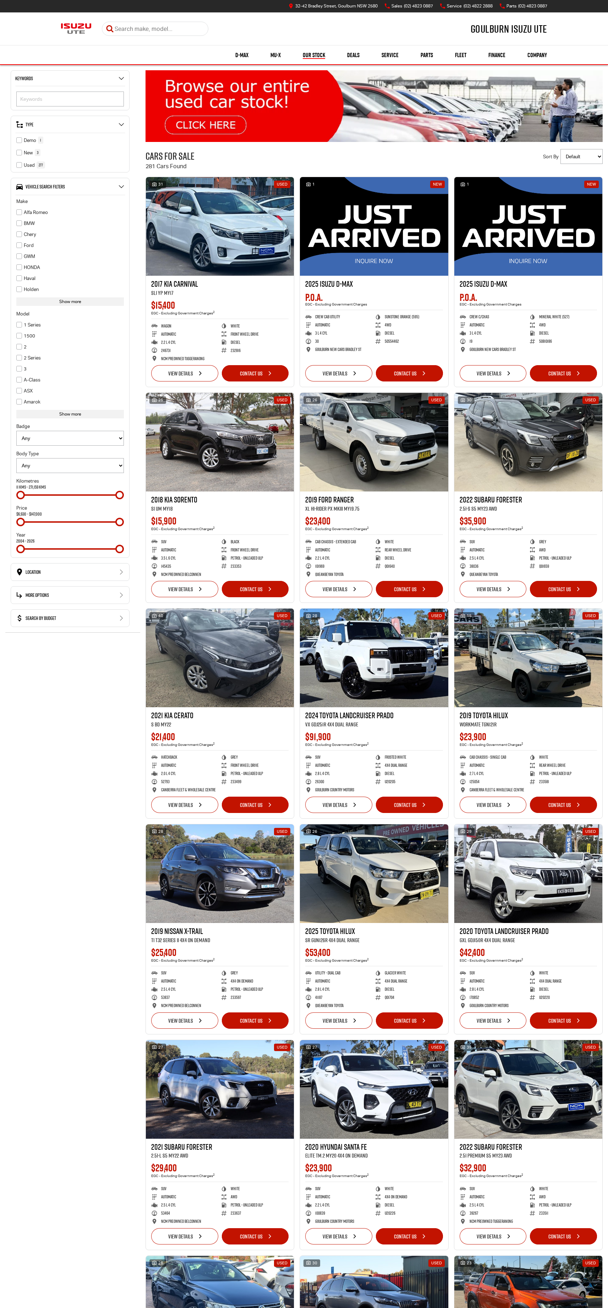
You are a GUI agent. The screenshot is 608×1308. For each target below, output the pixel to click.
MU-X (275, 55)
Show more (70, 301)
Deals (353, 55)
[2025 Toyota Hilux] (374, 873)
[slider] (20, 495)
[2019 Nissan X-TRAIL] (220, 873)
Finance (496, 55)
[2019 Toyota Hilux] (528, 658)
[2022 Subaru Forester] (528, 442)
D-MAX (241, 55)
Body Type (27, 453)
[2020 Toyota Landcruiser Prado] (528, 873)
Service (390, 55)
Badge (23, 426)
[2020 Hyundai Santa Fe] (374, 1089)
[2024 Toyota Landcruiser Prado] (374, 658)
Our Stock (314, 55)
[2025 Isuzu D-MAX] (374, 226)
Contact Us (251, 373)
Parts (427, 55)
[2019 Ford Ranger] (374, 442)
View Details (180, 373)
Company (537, 55)
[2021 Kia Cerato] (220, 658)
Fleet (460, 55)
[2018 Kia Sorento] (220, 442)
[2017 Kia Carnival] (220, 226)
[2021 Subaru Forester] (220, 1089)
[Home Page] (76, 28)
